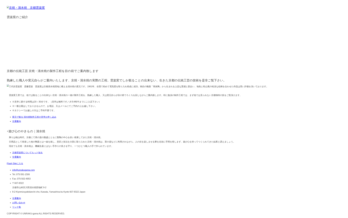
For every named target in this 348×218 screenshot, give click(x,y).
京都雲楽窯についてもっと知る (27, 152)
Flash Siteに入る (15, 163)
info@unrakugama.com (23, 170)
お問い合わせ (18, 203)
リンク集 (16, 207)
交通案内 (16, 121)
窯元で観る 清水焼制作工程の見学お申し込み (34, 117)
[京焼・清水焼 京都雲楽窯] (26, 7)
